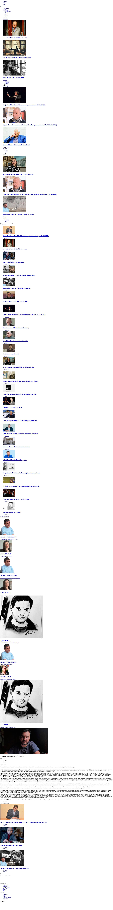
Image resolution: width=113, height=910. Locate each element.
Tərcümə (6, 15)
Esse (6, 17)
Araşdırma (7, 83)
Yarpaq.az (5, 801)
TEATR (4, 216)
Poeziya (6, 12)
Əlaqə (4, 2)
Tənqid (6, 14)
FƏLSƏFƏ (5, 148)
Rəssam (6, 151)
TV (5, 221)
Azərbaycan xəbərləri (7, 897)
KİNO (6, 218)
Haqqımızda (5, 1)
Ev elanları (5, 899)
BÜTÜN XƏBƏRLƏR (4, 516)
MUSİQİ (7, 220)
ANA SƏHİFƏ (6, 8)
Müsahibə (7, 82)
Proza (6, 13)
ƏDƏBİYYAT (5, 10)
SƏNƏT (4, 149)
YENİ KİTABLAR (6, 147)
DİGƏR (4, 217)
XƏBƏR (4, 9)
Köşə (6, 84)
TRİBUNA (5, 80)
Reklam (4, 4)
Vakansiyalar (5, 898)
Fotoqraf (6, 152)
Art (5, 153)
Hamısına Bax (5, 19)
